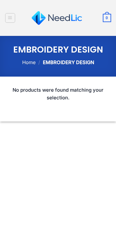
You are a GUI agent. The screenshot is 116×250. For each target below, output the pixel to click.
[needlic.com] (58, 18)
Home (29, 62)
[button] (10, 18)
